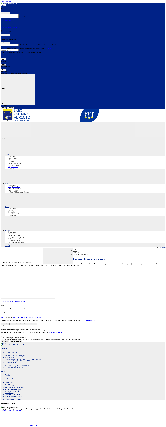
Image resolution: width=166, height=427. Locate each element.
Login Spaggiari (50, 48)
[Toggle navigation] (16, 129)
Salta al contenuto (6, 1)
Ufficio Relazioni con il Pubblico (15, 387)
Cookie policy (9, 382)
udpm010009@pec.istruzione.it (25, 361)
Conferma (10, 107)
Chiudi (3, 59)
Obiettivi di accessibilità (12, 391)
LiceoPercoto (29, 317)
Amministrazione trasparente (13, 396)
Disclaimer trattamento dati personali (12, 410)
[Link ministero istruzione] (9, 3)
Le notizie (76, 252)
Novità (75, 251)
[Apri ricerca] (150, 129)
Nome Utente (23, 15)
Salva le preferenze (15, 341)
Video (23, 317)
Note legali (8, 384)
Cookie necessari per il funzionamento (12, 338)
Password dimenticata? (8, 20)
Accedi (3, 5)
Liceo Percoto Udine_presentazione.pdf (13, 301)
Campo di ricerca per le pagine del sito (12, 262)
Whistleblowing (9, 393)
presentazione (37, 317)
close (3, 138)
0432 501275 (11, 357)
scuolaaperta (17, 317)
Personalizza (5, 324)
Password (22, 17)
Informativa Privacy (11, 386)
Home (75, 249)
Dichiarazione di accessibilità (13, 389)
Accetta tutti (30, 324)
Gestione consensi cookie (12, 394)
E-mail (21, 44)
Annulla (4, 107)
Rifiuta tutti (16, 324)
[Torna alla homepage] (83, 115)
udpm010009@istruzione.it (25, 359)
